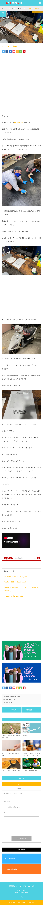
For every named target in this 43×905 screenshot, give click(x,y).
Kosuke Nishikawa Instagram (14, 596)
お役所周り (25, 736)
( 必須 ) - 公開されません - (12, 806)
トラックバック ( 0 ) (21, 788)
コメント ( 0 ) (21, 784)
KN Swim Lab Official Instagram (15, 576)
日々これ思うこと (38, 12)
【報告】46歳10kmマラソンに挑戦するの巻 (11, 736)
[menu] (40, 3)
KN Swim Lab (18, 122)
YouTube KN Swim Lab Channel (15, 582)
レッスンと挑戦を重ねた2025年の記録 (11, 754)
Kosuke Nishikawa (15, 697)
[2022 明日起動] (31, 710)
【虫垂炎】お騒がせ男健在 (29, 770)
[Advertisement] (21, 85)
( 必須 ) (7, 801)
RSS (21, 896)
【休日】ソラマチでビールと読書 (11, 770)
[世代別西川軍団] (12, 710)
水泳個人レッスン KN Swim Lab (21, 886)
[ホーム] (2, 7)
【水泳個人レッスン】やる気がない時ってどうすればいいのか (31, 754)
